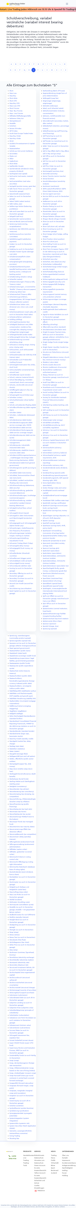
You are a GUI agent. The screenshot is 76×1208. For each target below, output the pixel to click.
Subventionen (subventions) (19, 1028)
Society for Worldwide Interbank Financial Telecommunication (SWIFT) (54, 400)
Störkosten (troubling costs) (19, 902)
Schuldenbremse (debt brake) (20, 420)
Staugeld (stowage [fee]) (18, 754)
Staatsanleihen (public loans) (19, 650)
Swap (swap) (14, 1060)
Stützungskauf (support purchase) (21, 992)
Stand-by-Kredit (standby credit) (21, 739)
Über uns (65, 1155)
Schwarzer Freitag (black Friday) (21, 543)
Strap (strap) (14, 932)
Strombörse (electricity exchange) (21, 957)
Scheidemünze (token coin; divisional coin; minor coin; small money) (21, 307)
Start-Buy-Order (15, 138)
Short (11, 91)
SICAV (11, 141)
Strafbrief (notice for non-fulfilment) (22, 914)
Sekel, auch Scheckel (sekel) (53, 108)
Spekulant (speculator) (51, 551)
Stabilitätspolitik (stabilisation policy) (22, 691)
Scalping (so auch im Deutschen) (21, 249)
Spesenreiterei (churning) (52, 581)
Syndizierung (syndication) (19, 1111)
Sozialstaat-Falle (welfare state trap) (56, 500)
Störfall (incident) (15, 899)
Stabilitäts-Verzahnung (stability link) (22, 698)
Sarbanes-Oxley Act (16, 118)
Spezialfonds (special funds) (53, 586)
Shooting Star (14, 1138)
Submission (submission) (18, 995)
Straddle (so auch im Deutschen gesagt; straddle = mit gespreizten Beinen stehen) (22, 909)
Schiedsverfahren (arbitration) (20, 317)
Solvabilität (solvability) (51, 422)
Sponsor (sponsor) (49, 623)
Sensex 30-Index (15, 128)
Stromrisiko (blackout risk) (18, 965)
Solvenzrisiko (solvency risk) (53, 465)
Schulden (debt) (15, 412)
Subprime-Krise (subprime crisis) (21, 1007)
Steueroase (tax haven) (17, 811)
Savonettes (13, 153)
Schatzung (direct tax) (17, 292)
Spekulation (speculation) (52, 553)
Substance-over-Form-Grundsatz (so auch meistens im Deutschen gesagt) (22, 1020)
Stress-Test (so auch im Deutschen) (22, 937)
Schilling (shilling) (15, 319)
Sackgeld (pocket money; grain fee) (22, 186)
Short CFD (13, 101)
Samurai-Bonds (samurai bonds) (21, 221)
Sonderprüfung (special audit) (54, 473)
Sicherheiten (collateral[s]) (52, 264)
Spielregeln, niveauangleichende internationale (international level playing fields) (55, 591)
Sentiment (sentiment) (51, 186)
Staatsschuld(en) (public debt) (20, 676)
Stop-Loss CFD (14, 106)
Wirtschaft (54, 1163)
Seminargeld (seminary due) (53, 171)
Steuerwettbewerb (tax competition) (22, 834)
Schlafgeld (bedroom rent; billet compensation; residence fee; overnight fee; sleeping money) (21, 327)
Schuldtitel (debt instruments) (20, 473)
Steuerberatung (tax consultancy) (21, 791)
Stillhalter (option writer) (18, 849)
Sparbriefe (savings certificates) (54, 503)
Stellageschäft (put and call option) (22, 756)
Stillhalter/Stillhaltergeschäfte (20, 116)
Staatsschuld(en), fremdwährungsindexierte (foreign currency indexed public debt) (22, 681)
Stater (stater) (14, 751)
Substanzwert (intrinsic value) (20, 1025)
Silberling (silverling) (50, 324)
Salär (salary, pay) (15, 204)
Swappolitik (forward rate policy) (21, 1083)
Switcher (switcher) (16, 1105)
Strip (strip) (13, 950)
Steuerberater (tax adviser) (19, 789)
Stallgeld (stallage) (16, 713)
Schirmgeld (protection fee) (19, 322)
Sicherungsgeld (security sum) (54, 282)
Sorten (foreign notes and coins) (54, 488)
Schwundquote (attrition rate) (20, 566)
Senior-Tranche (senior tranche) (54, 176)
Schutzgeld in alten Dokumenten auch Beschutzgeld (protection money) (21, 518)
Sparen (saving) (48, 520)
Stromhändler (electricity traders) (21, 960)
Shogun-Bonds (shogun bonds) (54, 219)
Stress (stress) (14, 935)
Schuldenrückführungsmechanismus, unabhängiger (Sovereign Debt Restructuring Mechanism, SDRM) (22, 457)
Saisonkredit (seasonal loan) (19, 194)
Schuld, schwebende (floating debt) (22, 405)
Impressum (66, 1160)
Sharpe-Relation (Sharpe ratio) (54, 216)
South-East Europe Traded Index (21, 133)
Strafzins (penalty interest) (19, 917)
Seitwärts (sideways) (50, 106)
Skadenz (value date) (50, 362)
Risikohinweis (39, 1155)
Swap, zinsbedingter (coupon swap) (22, 1073)
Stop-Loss (13, 93)
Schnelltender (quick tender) (19, 375)
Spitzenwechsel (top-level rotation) (55, 618)
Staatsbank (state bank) (18, 653)
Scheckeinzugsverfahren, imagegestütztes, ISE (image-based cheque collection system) (22, 299)
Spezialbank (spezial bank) (52, 583)
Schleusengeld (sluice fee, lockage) (22, 337)
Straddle (12, 123)
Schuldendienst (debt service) (20, 427)
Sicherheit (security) (50, 259)
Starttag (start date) (16, 746)
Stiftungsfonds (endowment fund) (21, 842)
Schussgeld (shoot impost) (19, 513)
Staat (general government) (19, 648)
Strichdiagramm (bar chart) (19, 942)
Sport (53, 1168)
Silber (11, 158)
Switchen (12, 126)
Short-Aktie (13, 163)
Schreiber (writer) (15, 397)
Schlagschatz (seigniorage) (19, 332)
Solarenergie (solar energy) (53, 420)
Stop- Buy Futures (15, 111)
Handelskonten (28, 1155)
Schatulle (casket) (15, 279)
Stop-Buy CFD (14, 103)
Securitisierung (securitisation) (20, 588)
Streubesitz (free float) (17, 940)
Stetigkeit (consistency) (18, 786)
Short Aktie (13, 98)
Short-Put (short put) (50, 241)
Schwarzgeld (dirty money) (19, 546)
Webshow (41, 1190)
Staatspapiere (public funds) (19, 663)
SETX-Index (13, 131)
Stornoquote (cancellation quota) (21, 904)
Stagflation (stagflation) (18, 711)
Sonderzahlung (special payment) (55, 475)
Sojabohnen (13, 161)
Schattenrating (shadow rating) (20, 277)
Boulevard (54, 1170)
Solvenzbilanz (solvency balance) (55, 453)
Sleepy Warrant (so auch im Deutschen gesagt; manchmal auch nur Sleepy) (56, 377)
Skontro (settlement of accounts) (55, 367)
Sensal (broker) (48, 178)
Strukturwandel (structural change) (22, 987)
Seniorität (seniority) (50, 173)
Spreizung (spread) (50, 628)
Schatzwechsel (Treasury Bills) (20, 294)
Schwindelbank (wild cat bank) (20, 561)
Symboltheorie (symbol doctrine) (21, 1108)
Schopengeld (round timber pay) (21, 395)
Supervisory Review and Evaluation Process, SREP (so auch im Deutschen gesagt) (22, 1050)
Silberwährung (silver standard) (54, 327)
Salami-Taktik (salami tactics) (19, 201)
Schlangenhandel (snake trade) (20, 334)
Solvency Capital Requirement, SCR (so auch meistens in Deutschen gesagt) (56, 442)
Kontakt (65, 1158)
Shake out (13, 156)
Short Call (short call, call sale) (54, 226)
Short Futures (14, 108)
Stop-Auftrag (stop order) (18, 892)
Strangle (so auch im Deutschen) (21, 930)
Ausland (54, 1173)
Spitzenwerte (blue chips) (52, 621)
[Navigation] (67, 4)
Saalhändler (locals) (16, 166)
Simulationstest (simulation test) (54, 329)
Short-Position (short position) (54, 239)
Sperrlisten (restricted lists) (52, 578)
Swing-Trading (14, 1136)
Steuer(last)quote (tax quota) (20, 814)
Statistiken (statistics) (17, 749)
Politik (53, 1160)
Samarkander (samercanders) (20, 219)
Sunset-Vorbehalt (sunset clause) (21, 1040)
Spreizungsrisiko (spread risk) (20, 640)
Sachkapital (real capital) (18, 173)
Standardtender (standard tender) (21, 731)
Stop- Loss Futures (16, 113)
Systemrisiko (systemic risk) (19, 1123)
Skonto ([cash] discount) (52, 364)
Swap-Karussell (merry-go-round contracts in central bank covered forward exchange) (21, 1078)
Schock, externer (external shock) (21, 377)
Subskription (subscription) (19, 1015)
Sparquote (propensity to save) (54, 540)
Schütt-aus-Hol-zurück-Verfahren (21, 151)
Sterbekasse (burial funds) (19, 779)
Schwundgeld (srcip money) (19, 563)
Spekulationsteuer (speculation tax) (56, 566)
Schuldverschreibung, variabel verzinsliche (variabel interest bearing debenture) (20, 503)
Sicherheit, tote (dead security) (54, 261)
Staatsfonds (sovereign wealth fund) (22, 656)
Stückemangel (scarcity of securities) (22, 990)
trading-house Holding (65, 1173)
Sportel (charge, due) (50, 626)
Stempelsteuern (15, 121)
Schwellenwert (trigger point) (20, 558)
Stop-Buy (12, 96)
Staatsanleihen (14, 148)
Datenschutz (38, 1158)
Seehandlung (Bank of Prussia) (54, 91)
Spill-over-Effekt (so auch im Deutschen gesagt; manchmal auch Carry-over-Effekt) (56, 598)
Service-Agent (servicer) (51, 194)
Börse (53, 1165)
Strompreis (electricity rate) (19, 962)
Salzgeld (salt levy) (16, 216)
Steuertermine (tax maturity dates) (22, 826)
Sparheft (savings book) (51, 523)
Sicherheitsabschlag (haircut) (53, 271)
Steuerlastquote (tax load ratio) (20, 809)
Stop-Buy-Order (15, 136)
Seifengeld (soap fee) (50, 98)
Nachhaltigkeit (67, 1168)
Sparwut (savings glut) (51, 548)
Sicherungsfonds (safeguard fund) (55, 279)
